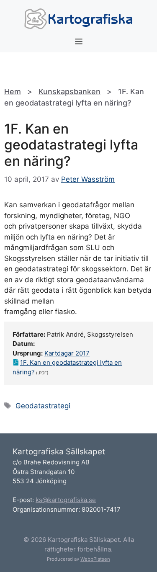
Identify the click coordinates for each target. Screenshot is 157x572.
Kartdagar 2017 (67, 353)
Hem (12, 91)
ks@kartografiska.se (66, 500)
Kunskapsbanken (69, 91)
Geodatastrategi (42, 406)
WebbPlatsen (95, 559)
